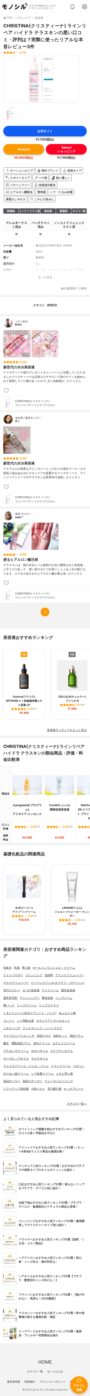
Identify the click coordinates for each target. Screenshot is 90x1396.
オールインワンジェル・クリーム (54, 967)
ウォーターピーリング (59, 1081)
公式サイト (45, 131)
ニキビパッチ (11, 1028)
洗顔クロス (44, 1035)
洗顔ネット (60, 1035)
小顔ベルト (38, 1088)
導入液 (26, 967)
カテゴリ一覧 (35, 1371)
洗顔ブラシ (76, 1035)
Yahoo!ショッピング (66, 149)
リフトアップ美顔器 (16, 1088)
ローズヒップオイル (16, 1058)
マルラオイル (39, 1058)
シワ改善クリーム (42, 1073)
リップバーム (63, 998)
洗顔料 (49, 975)
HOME (45, 1362)
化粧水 (7, 967)
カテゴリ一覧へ (77, 1103)
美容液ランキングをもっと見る (67, 730)
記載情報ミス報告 (75, 288)
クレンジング (33, 975)
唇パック (9, 1005)
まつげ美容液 (31, 990)
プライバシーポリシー (52, 1381)
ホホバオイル (39, 1051)
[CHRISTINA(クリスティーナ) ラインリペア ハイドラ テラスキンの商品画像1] (41, 79)
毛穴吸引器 (54, 1088)
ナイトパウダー (13, 975)
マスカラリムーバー (16, 983)
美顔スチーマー (32, 1081)
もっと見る (45, 277)
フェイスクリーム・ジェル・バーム (26, 1066)
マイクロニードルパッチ (19, 1035)
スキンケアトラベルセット (53, 1020)
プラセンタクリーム (16, 1051)
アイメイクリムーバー (69, 975)
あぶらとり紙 (67, 1013)
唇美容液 (47, 998)
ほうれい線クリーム (16, 1073)
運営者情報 (13, 1381)
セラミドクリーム (63, 1043)
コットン (9, 1020)
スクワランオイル (61, 1051)
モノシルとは (55, 1371)
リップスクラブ (49, 1005)
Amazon (23, 149)
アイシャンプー (30, 998)
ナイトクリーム (61, 1066)
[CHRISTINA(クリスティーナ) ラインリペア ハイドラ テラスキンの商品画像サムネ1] (9, 113)
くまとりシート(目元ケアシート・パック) (30, 1013)
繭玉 (6, 1043)
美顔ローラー (11, 1081)
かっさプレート (74, 1088)
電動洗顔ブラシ (21, 1043)
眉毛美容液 (68, 990)
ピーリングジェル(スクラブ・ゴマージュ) (57, 983)
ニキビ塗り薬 (64, 1073)
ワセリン (78, 1066)
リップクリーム (27, 1005)
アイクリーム (50, 990)
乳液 (17, 967)
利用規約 (29, 1381)
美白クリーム (41, 1043)
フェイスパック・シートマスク (42, 1028)
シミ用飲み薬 (25, 1020)
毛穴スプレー (11, 990)
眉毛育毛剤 (10, 998)
